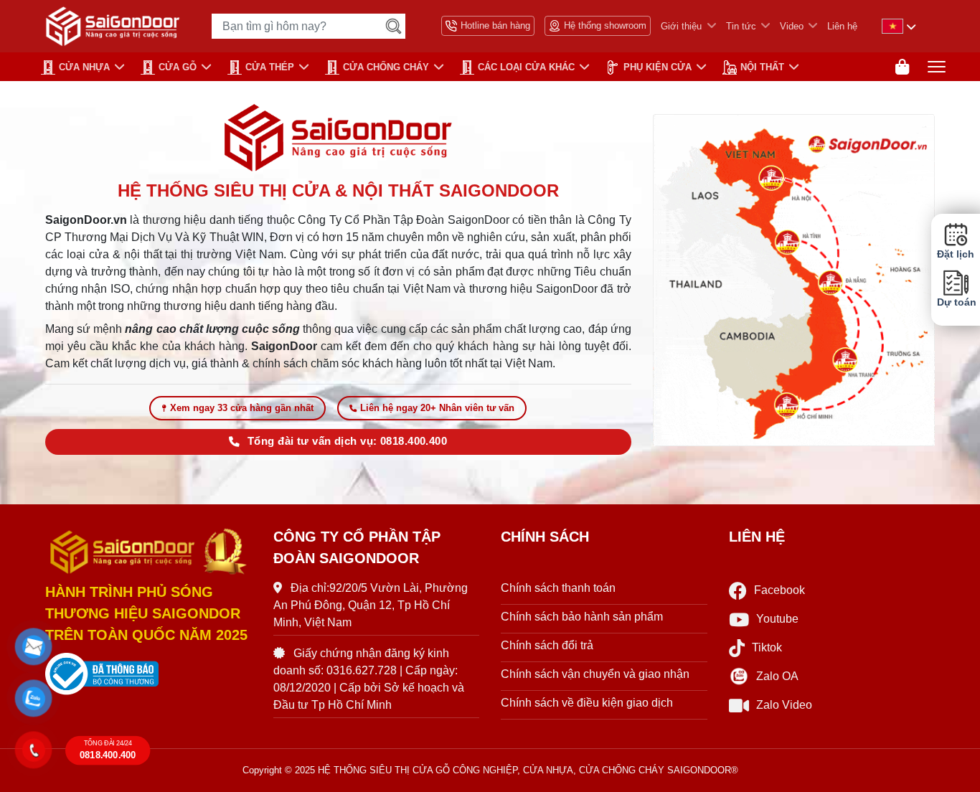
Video (792, 26)
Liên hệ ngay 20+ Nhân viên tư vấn (437, 407)
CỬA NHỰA (84, 67)
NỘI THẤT (762, 67)
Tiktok (767, 647)
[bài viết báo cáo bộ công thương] (148, 674)
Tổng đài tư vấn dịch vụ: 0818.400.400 (347, 441)
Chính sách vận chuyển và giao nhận (595, 674)
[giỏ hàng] (902, 67)
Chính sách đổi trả (547, 645)
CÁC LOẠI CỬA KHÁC (526, 67)
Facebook (779, 590)
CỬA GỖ (178, 67)
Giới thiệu (681, 26)
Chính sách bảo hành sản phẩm (582, 616)
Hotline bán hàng (495, 25)
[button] (34, 647)
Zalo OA (777, 676)
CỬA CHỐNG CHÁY (386, 67)
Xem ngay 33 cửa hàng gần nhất (242, 407)
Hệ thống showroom (605, 25)
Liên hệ (842, 26)
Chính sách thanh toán (558, 588)
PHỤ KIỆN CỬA (657, 67)
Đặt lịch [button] (955, 254)
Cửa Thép (269, 67)
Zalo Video (784, 705)
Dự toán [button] (955, 302)
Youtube (777, 619)
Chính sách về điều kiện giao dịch (587, 703)
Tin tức (741, 26)
